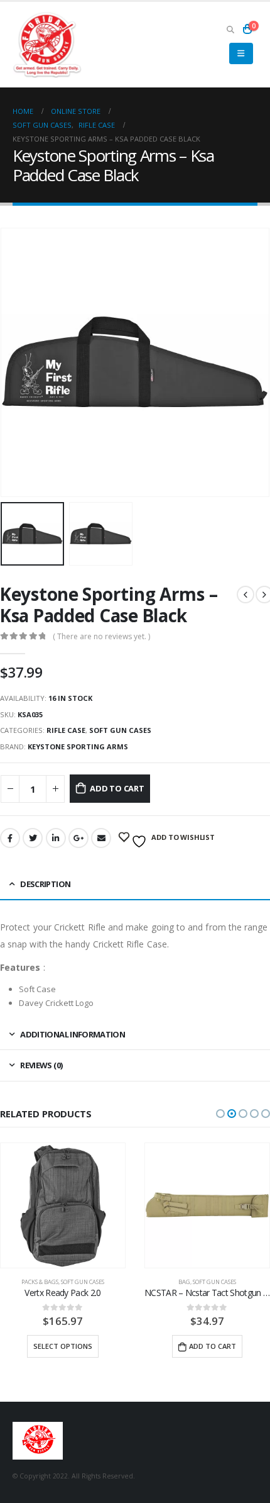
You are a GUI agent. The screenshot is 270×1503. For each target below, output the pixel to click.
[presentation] (15, 362)
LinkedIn (56, 838)
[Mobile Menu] (240, 53)
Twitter (33, 838)
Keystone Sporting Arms (78, 746)
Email (101, 838)
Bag (184, 1282)
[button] (220, 1113)
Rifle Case (65, 730)
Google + (78, 838)
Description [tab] (45, 884)
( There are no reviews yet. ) (101, 636)
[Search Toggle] (230, 29)
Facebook (10, 838)
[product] (63, 1205)
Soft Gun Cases (120, 730)
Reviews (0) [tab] (41, 1065)
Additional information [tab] (72, 1034)
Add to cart (117, 788)
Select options (62, 1346)
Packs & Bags (39, 1282)
